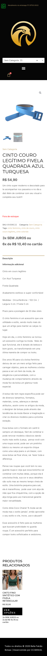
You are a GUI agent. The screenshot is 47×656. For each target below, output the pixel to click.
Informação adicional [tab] (13, 264)
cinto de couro (27, 228)
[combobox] (23, 60)
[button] (23, 68)
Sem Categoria (10, 149)
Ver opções (10, 611)
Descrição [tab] (8, 258)
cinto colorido (22, 232)
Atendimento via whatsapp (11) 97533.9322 (23, 5)
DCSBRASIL (36, 650)
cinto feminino (14, 228)
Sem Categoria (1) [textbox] (21, 60)
